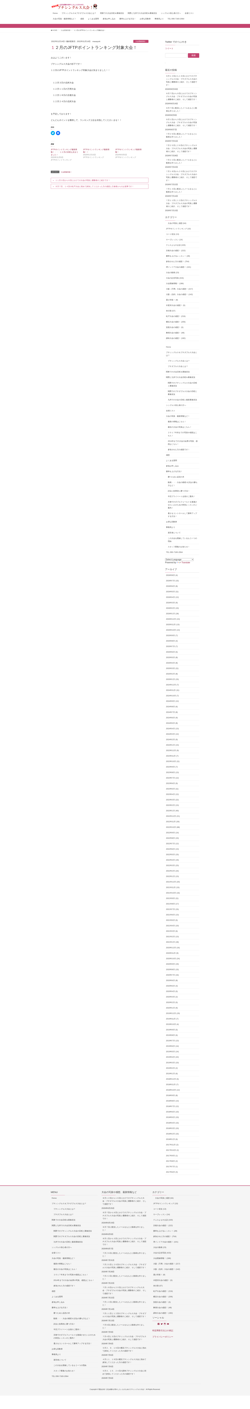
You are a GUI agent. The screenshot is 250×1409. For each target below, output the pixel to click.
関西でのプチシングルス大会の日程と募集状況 (182, 384)
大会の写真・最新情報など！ (178, 416)
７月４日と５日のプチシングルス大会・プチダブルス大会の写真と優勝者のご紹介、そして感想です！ (124, 1337)
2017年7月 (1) (172, 1166)
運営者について (174, 533)
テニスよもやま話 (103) (176, 245)
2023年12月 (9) (172, 750)
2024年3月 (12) (172, 734)
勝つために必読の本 (176, 477)
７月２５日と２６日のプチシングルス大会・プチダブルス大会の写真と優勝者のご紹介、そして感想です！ (181, 148)
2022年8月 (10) (172, 838)
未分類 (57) (170, 311)
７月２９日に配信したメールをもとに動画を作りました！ (181, 135)
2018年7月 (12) (172, 1106)
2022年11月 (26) (173, 822)
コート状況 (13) (172, 234)
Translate (186, 562)
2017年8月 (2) (172, 1161)
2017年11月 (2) (172, 1145)
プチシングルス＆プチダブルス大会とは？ (181, 353)
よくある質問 (171, 460)
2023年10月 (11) (173, 761)
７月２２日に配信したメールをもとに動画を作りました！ (181, 161)
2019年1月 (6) (172, 1073)
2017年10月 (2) (172, 1150)
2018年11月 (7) (172, 1084)
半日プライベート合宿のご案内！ (181, 496)
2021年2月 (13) (172, 937)
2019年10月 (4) (172, 1024)
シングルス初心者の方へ (176, 405)
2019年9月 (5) (172, 1030)
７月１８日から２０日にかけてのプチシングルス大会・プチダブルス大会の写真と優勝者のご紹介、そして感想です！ (181, 175)
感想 (168, 455)
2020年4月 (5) (172, 991)
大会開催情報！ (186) (175, 283)
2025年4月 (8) (172, 663)
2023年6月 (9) (172, 783)
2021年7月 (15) (172, 909)
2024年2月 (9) (172, 739)
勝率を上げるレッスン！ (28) (178, 256)
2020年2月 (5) (172, 1002)
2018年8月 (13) (172, 1101)
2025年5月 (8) (172, 657)
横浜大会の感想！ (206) (176, 322)
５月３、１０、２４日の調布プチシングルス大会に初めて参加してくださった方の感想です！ (124, 1372)
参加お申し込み (172, 466)
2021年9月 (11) (172, 898)
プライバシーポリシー (162, 1337)
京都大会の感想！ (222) (176, 250)
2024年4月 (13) (172, 729)
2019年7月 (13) (172, 1041)
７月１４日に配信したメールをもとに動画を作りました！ (181, 190)
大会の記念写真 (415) (175, 278)
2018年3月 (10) (172, 1128)
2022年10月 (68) (173, 827)
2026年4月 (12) (172, 597)
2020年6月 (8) (172, 980)
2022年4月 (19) (172, 860)
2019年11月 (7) (172, 1019)
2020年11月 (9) (172, 953)
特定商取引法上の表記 (162, 1330)
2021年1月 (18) (172, 942)
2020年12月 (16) (173, 948)
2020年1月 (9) (172, 1008)
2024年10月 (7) (172, 696)
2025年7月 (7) (172, 646)
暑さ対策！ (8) (172, 300)
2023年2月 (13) (172, 805)
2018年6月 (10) (172, 1112)
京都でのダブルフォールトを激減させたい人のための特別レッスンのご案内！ (182, 505)
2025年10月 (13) (173, 630)
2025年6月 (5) (172, 652)
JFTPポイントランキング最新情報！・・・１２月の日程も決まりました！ (64, 152)
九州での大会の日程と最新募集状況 (182, 400)
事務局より (170, 527)
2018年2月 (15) (172, 1134)
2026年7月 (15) (172, 581)
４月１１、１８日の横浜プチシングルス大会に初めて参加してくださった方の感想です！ (124, 1360)
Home (168, 347)
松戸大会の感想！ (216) (176, 316)
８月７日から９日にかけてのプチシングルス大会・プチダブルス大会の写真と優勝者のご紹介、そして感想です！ (181, 96)
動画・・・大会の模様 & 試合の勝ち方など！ (182, 483)
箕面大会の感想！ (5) (174, 327)
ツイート (169, 48)
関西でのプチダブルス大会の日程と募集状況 (182, 392)
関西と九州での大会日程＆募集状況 (180, 377)
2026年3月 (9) (172, 603)
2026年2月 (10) (172, 608)
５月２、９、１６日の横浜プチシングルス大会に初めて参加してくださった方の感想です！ (124, 1349)
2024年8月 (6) (172, 707)
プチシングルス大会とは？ (179, 361)
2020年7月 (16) (172, 975)
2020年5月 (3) (172, 986)
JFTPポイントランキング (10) (178, 229)
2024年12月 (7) (172, 685)
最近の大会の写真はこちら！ (180, 427)
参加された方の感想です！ (179, 450)
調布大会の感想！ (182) (176, 338)
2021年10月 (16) (173, 893)
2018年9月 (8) (172, 1095)
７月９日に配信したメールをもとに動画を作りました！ (123, 1326)
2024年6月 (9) (172, 718)
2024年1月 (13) (172, 745)
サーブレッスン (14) (174, 240)
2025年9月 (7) (172, 635)
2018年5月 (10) (172, 1117)
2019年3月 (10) (172, 1063)
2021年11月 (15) (173, 887)
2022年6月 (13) (172, 849)
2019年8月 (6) (172, 1035)
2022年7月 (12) (172, 844)
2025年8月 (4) (172, 641)
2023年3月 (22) (172, 800)
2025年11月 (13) (173, 624)
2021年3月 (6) (172, 931)
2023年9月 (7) (172, 767)
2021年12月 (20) (173, 882)
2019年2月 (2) (172, 1068)
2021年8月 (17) (172, 904)
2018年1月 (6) (172, 1139)
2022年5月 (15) (172, 854)
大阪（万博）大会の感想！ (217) (179, 289)
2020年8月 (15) (172, 969)
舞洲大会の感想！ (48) (175, 333)
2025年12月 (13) (173, 619)
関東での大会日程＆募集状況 (178, 372)
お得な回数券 (171, 522)
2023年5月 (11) (172, 789)
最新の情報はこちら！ (177, 422)
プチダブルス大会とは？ (178, 366)
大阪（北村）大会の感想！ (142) (179, 294)
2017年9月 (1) (172, 1156)
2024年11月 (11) (172, 690)
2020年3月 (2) (172, 997)
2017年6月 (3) (172, 1172)
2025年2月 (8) (172, 674)
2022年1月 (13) (172, 876)
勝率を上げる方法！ (174, 471)
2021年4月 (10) (172, 926)
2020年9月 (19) (172, 964)
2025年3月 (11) (172, 668)
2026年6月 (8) (172, 586)
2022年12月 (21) (173, 816)
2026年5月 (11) (172, 592)
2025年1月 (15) (172, 679)
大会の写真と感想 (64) (176, 223)
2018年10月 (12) (173, 1090)
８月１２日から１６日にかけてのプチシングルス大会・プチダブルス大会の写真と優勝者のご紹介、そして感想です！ (181, 80)
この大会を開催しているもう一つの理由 (182, 539)
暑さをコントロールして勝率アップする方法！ (182, 514)
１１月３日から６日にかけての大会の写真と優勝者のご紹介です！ (82, 180)
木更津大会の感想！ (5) (175, 305)
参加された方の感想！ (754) (177, 261)
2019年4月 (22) (172, 1057)
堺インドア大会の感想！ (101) (178, 267)
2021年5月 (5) (172, 920)
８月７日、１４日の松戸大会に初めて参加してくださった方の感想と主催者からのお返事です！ (94, 186)
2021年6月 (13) (172, 915)
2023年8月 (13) (172, 772)
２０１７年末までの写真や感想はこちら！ (182, 434)
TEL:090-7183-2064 (174, 552)
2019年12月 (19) (173, 1013)
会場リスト (170, 411)
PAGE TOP (242, 1364)
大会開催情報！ (140, 41)
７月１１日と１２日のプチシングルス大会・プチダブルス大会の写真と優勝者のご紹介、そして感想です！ (181, 203)
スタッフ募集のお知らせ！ (179, 547)
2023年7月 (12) (172, 778)
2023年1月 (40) (172, 811)
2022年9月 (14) (172, 833)
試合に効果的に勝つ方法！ (179, 491)
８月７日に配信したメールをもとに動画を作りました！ (181, 109)
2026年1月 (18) (172, 614)
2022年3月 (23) (172, 865)
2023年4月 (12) (172, 794)
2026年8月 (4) (172, 575)
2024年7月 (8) (172, 712)
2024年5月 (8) (172, 723)
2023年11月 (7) (172, 756)
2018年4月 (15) (172, 1123)
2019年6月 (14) (172, 1046)
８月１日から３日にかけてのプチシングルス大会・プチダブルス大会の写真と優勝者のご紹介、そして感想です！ (181, 122)
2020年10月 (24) (173, 959)
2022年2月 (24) (172, 871)
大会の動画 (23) (172, 272)
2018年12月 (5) (172, 1079)
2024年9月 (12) (172, 701)
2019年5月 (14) (172, 1052)
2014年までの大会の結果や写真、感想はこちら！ (183, 442)
